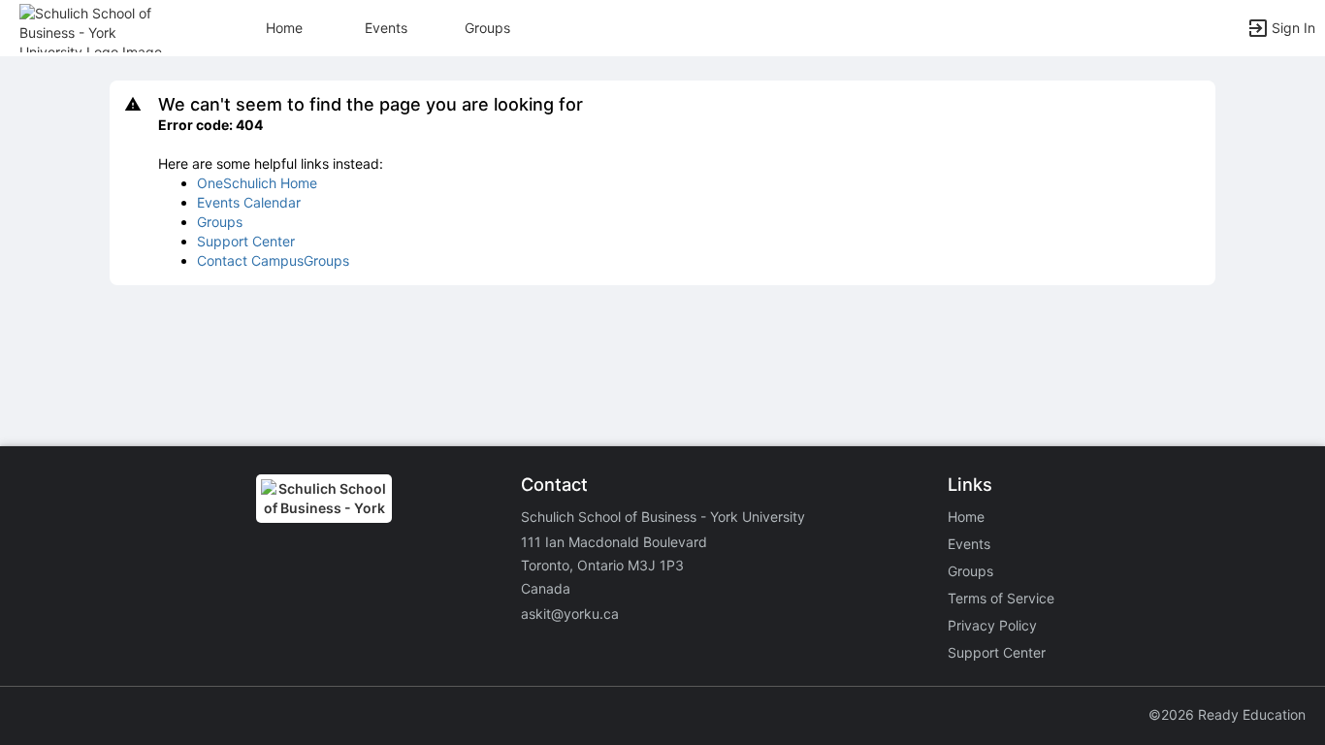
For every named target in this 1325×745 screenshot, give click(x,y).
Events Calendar (249, 202)
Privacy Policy (992, 625)
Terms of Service (1001, 598)
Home (966, 516)
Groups (487, 27)
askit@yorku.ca (570, 613)
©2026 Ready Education (1227, 714)
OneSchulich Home (257, 183)
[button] (99, 26)
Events (386, 27)
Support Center (246, 241)
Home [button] (284, 27)
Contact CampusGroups (273, 260)
